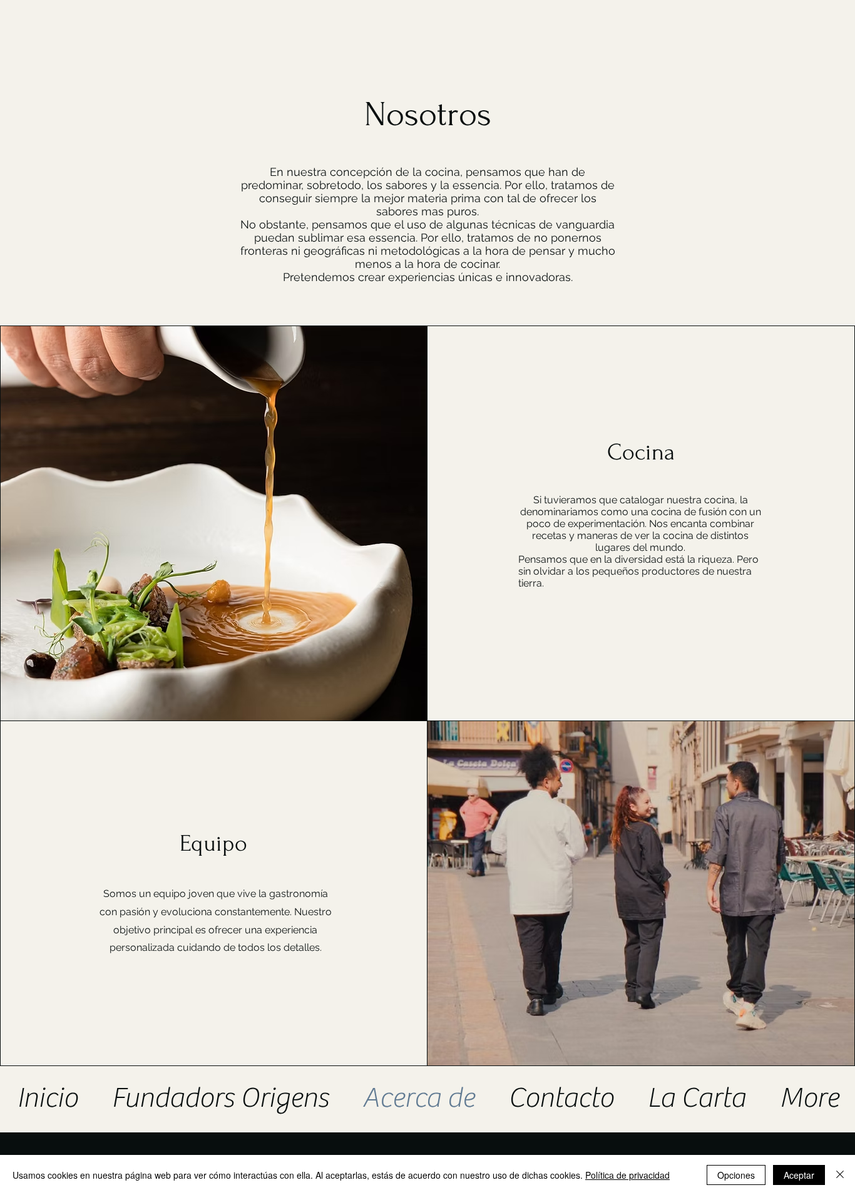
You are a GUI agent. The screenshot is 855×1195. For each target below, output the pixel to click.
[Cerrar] (839, 1175)
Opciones (736, 1175)
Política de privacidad (627, 1175)
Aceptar (799, 1175)
